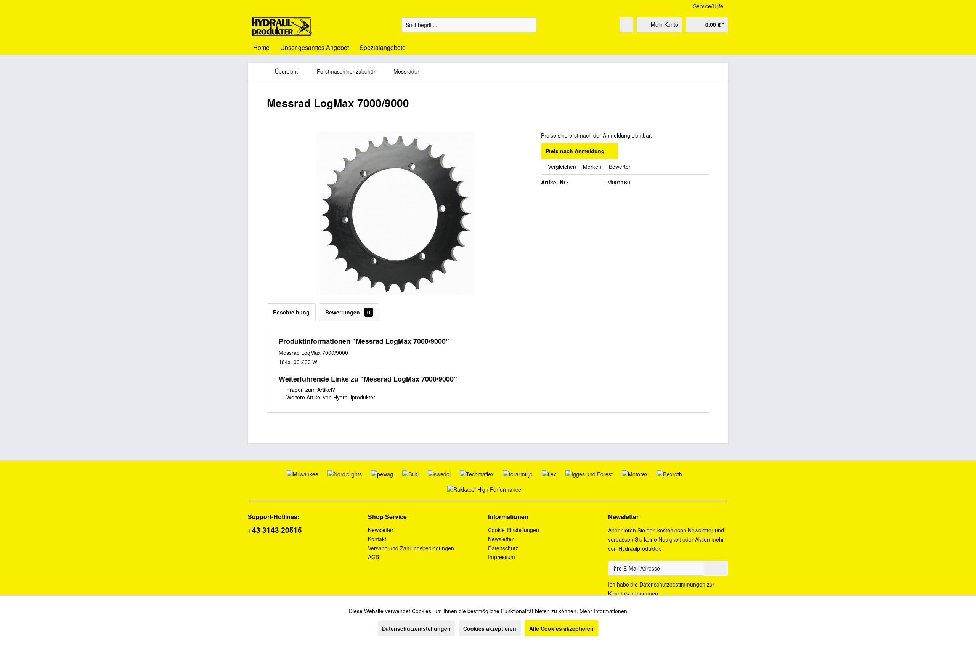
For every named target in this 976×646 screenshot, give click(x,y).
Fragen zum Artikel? (310, 389)
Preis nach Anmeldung (575, 151)
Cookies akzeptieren (489, 628)
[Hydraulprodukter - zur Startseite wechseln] (282, 26)
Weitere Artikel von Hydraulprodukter (330, 397)
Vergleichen (561, 166)
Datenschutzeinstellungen (416, 628)
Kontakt (377, 539)
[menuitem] (469, 24)
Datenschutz (503, 548)
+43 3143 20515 (275, 530)
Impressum (501, 557)
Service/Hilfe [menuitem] (708, 6)
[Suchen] (529, 24)
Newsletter (380, 530)
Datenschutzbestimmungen (672, 584)
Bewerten (619, 166)
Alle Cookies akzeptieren (561, 628)
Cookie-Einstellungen (513, 530)
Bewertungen (347, 312)
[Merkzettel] (626, 24)
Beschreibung (291, 312)
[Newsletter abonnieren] (716, 568)
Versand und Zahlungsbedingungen (411, 548)
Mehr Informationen (603, 611)
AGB (373, 557)
